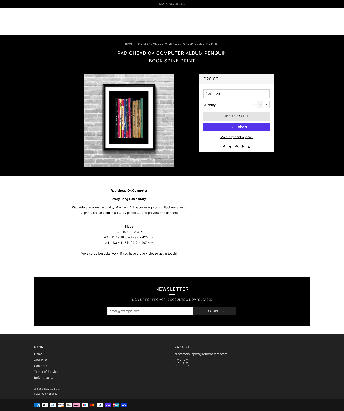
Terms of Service (46, 372)
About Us (41, 360)
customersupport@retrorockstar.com (201, 354)
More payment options (236, 137)
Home (129, 43)
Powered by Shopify (45, 393)
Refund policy (44, 377)
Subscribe (213, 311)
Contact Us (42, 366)
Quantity (209, 105)
